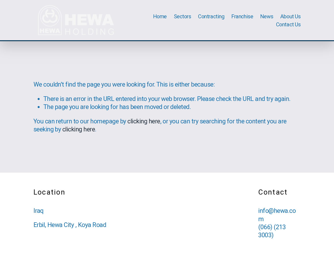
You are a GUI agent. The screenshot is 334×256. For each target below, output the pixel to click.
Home (160, 16)
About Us (290, 16)
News (266, 16)
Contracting (211, 16)
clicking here (143, 121)
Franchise (242, 16)
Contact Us (288, 24)
